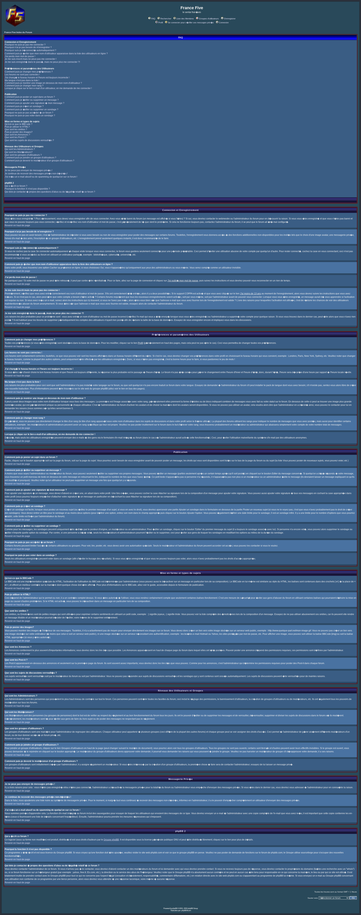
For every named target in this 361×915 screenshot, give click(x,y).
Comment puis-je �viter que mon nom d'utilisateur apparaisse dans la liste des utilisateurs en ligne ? (56, 53)
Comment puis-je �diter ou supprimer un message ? (32, 100)
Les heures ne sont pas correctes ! (22, 74)
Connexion (224, 22)
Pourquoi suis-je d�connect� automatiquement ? (30, 50)
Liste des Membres (185, 18)
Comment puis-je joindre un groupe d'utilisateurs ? (30, 157)
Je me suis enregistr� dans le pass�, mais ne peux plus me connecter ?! (42, 62)
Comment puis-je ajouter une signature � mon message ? (34, 103)
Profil (160, 22)
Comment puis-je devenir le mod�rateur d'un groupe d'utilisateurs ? (39, 160)
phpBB (174, 908)
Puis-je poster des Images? (19, 132)
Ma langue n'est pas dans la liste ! (22, 80)
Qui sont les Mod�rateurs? (19, 152)
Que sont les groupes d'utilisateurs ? (23, 155)
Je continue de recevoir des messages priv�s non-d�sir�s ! (36, 173)
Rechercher (165, 18)
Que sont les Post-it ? (15, 137)
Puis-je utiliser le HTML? (17, 126)
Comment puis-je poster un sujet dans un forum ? (30, 97)
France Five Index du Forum (18, 32)
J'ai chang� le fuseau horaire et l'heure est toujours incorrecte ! (37, 77)
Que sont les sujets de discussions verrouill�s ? (29, 140)
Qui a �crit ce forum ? (16, 186)
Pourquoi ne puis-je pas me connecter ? (25, 44)
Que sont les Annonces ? (17, 134)
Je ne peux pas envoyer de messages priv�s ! (28, 170)
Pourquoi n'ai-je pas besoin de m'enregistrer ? (28, 47)
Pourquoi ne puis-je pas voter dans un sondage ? (30, 115)
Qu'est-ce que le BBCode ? (18, 124)
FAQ (153, 18)
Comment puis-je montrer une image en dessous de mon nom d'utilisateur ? (43, 83)
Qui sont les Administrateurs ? (20, 149)
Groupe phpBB (111, 839)
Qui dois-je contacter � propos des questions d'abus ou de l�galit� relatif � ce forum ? (50, 191)
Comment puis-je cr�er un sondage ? (24, 106)
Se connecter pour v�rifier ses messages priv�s (191, 22)
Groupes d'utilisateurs (209, 18)
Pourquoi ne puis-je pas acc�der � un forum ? (29, 112)
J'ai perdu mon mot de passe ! (20, 56)
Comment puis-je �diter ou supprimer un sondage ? (31, 109)
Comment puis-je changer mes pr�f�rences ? (29, 71)
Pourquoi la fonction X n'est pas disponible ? (27, 188)
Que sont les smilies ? (16, 129)
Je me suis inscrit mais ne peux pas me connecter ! (30, 59)
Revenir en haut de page (17, 225)
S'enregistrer (230, 18)
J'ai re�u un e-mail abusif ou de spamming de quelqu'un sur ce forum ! (41, 176)
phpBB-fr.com (186, 910)
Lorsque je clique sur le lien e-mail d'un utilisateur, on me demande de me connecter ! (48, 88)
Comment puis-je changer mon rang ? (24, 85)
